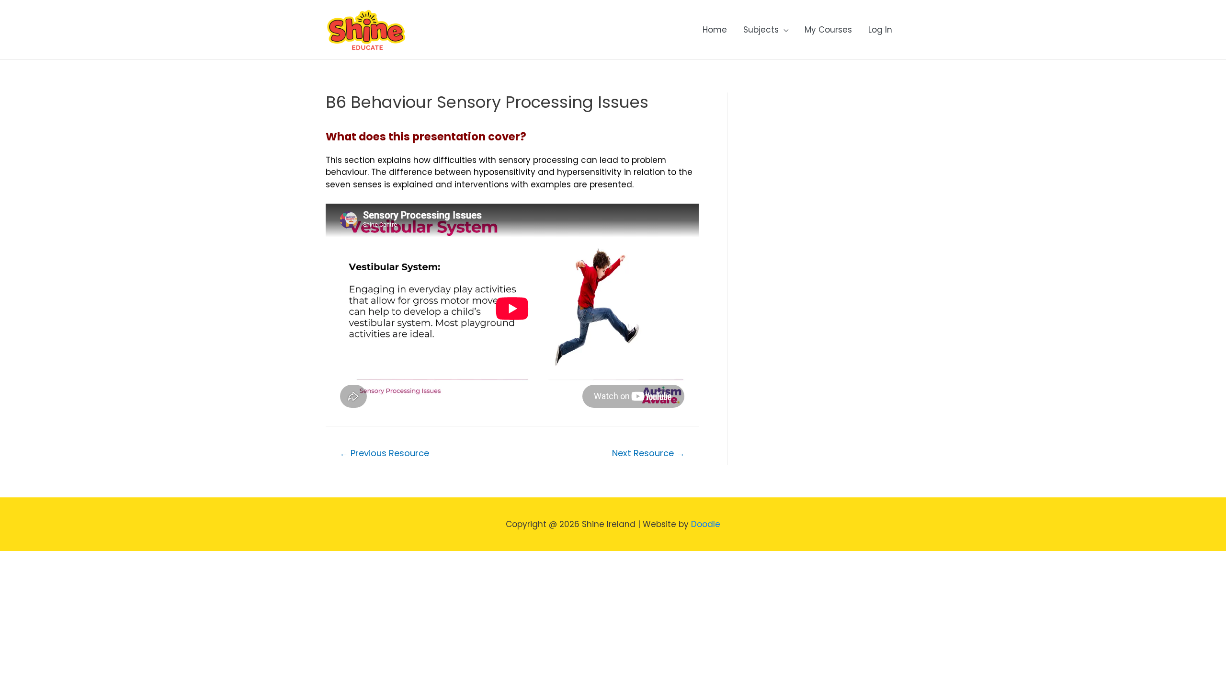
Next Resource (648, 453)
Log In (880, 29)
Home (715, 29)
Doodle (705, 524)
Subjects (761, 29)
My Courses (828, 29)
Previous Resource (384, 453)
